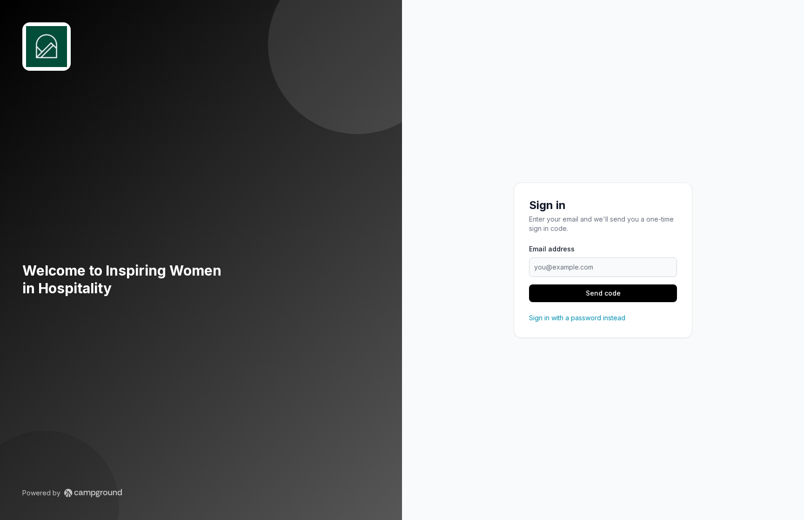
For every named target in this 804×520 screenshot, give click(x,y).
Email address (552, 249)
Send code (603, 293)
